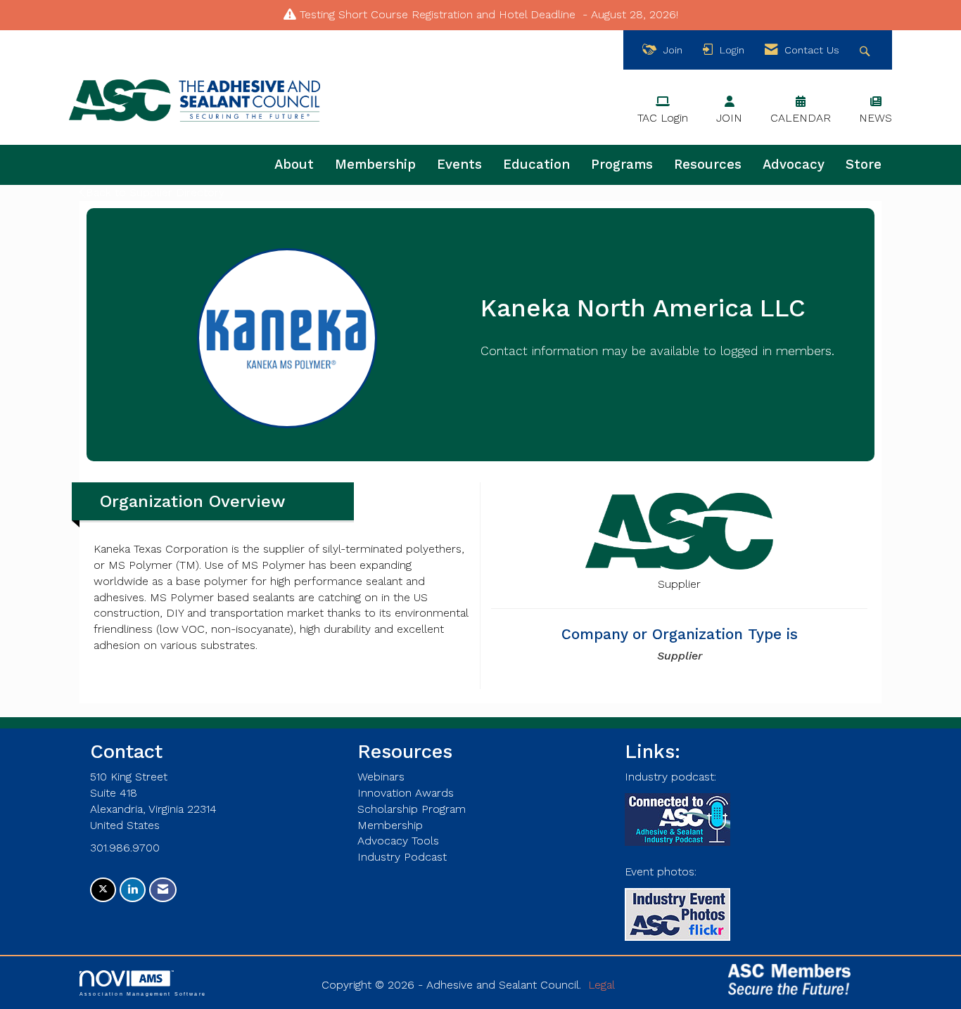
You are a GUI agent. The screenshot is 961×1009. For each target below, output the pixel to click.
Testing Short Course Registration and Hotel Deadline (437, 14)
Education (536, 164)
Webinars (381, 776)
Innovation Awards (405, 792)
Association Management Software (142, 993)
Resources (708, 164)
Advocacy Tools (398, 840)
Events (459, 164)
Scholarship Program (411, 809)
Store (864, 164)
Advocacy (794, 164)
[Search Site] (866, 50)
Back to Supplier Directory (155, 192)
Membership (375, 164)
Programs (622, 164)
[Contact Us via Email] (163, 890)
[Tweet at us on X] (103, 890)
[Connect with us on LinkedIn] (133, 890)
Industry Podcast (402, 856)
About (294, 164)
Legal (601, 984)
